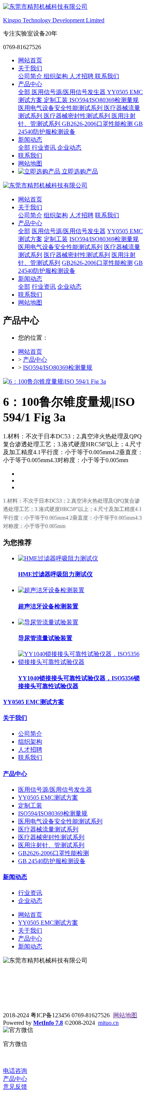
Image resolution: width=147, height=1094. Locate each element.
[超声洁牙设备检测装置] (51, 590)
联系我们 (107, 76)
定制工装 (56, 100)
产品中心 (30, 84)
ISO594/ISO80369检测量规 (104, 100)
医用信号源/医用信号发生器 (69, 92)
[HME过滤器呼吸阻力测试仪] (58, 558)
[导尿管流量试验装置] (48, 622)
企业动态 (69, 147)
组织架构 (56, 76)
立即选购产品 (79, 171)
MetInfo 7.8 (48, 1023)
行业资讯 (44, 147)
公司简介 (31, 76)
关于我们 (30, 68)
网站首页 (30, 60)
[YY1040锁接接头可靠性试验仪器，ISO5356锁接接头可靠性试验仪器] (81, 662)
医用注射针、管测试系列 (51, 845)
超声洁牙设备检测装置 (48, 606)
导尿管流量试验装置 (45, 638)
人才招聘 (82, 76)
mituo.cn (108, 1023)
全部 (25, 92)
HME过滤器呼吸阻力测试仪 (55, 574)
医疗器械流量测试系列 (48, 829)
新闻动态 (30, 139)
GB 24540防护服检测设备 (52, 861)
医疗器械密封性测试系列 (78, 116)
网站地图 (30, 163)
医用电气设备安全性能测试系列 (61, 108)
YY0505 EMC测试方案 (33, 702)
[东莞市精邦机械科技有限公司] (73, 186)
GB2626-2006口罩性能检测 (98, 124)
